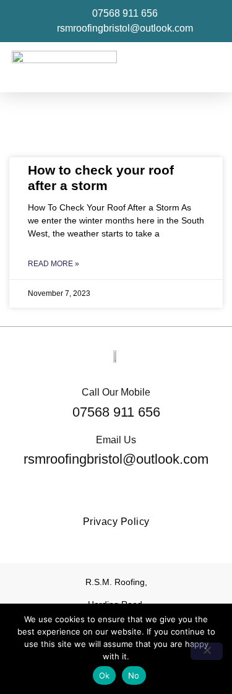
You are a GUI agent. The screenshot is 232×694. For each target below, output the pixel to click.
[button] (211, 67)
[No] (207, 651)
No (134, 675)
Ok (104, 675)
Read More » (53, 263)
